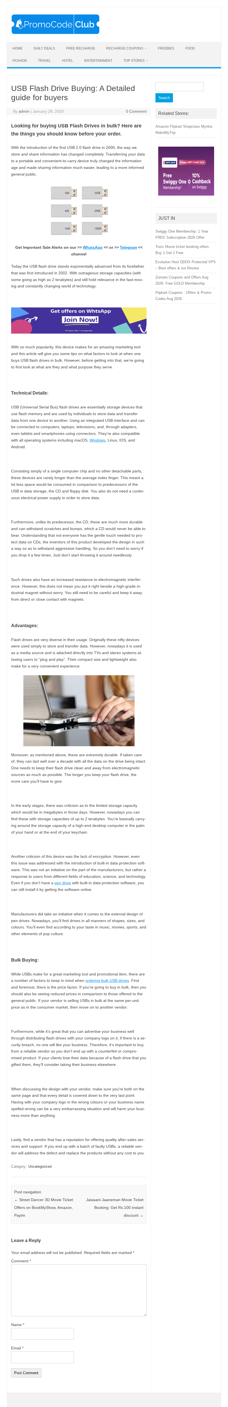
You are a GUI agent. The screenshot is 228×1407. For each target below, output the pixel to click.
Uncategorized (39, 1166)
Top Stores (134, 61)
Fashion (20, 61)
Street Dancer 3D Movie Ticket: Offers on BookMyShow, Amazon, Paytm (44, 1207)
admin (24, 111)
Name (17, 1324)
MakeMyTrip (165, 132)
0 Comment (136, 111)
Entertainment (98, 61)
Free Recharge (80, 48)
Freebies (166, 48)
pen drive (62, 883)
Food (190, 48)
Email (17, 1348)
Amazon (162, 126)
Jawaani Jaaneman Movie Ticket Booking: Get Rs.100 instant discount (114, 1207)
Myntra (206, 126)
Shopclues (191, 126)
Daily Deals (44, 48)
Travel (44, 61)
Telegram (128, 247)
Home (18, 48)
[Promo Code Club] (55, 32)
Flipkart (176, 126)
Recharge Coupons (124, 48)
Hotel (67, 61)
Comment (21, 1261)
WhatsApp (93, 247)
